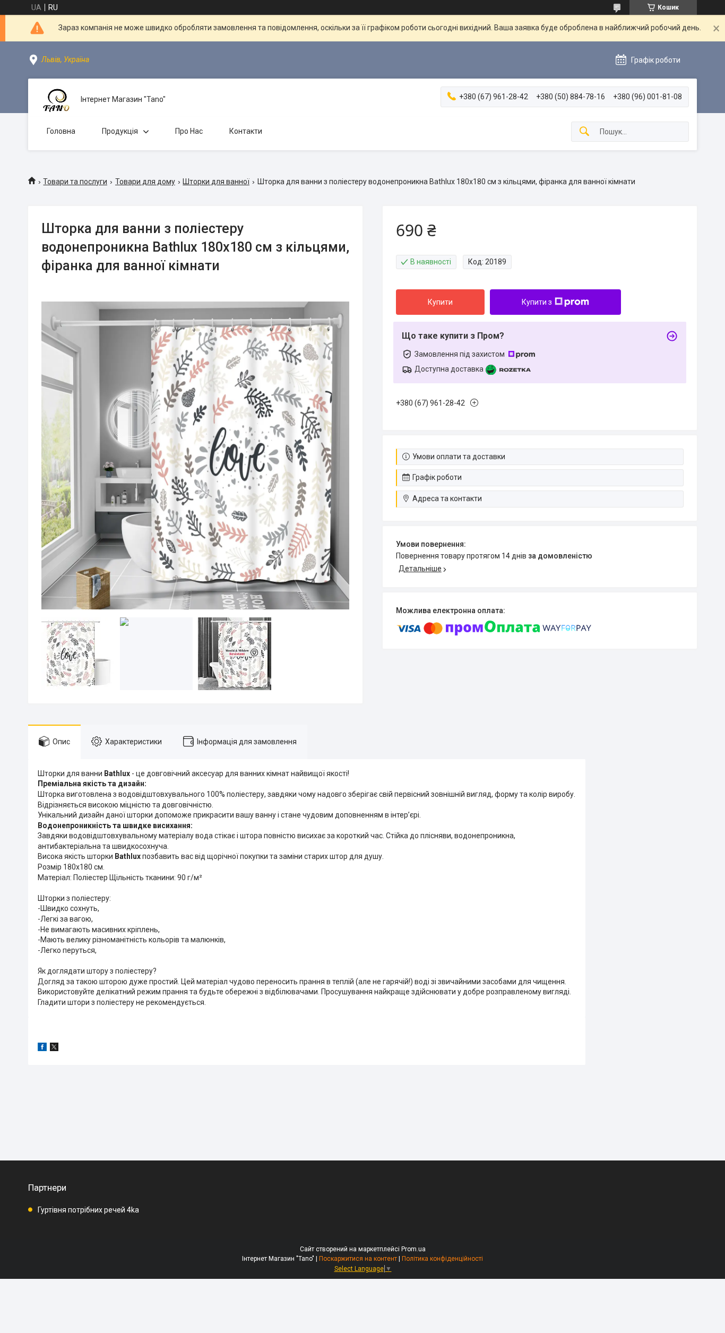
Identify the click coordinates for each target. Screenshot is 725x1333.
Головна (61, 131)
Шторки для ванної (216, 181)
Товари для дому (145, 181)
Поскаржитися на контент (358, 1258)
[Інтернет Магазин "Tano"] (54, 100)
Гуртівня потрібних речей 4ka (88, 1210)
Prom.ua (413, 1249)
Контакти (245, 131)
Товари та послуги (75, 181)
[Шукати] (584, 132)
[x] (54, 1048)
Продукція (120, 131)
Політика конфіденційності (442, 1258)
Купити (440, 302)
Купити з (537, 302)
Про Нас (189, 131)
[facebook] (42, 1048)
